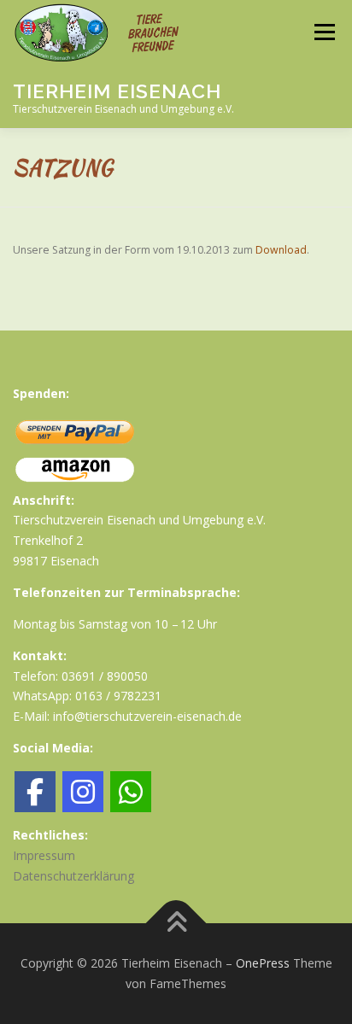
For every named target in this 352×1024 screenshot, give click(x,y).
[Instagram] (82, 791)
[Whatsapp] (130, 791)
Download (281, 250)
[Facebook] (35, 791)
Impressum (44, 855)
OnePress (263, 963)
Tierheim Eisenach (117, 90)
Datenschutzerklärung (73, 876)
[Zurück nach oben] (176, 923)
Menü (323, 32)
